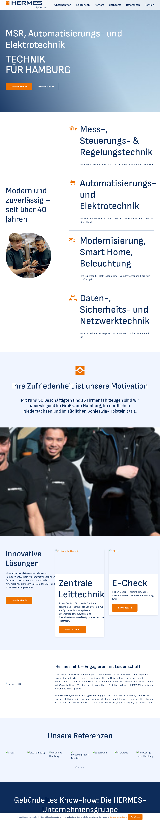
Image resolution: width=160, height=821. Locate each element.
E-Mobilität (130, 589)
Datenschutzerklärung (118, 817)
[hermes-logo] (26, 5)
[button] (76, 767)
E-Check (76, 583)
